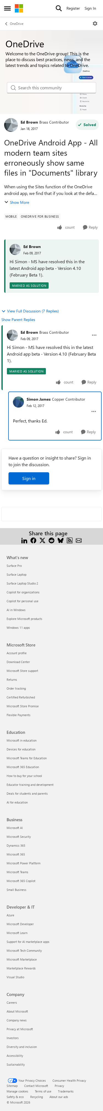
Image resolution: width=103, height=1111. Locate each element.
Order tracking (16, 688)
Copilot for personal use (22, 601)
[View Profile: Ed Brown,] (15, 249)
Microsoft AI (15, 828)
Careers (12, 1002)
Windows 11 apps (18, 627)
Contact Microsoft (36, 1086)
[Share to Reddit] (51, 540)
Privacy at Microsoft (20, 1029)
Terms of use (43, 1091)
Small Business (16, 890)
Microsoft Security (19, 836)
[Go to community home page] (19, 8)
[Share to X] (42, 540)
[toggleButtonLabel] (95, 23)
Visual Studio (15, 977)
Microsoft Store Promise (23, 706)
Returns (12, 679)
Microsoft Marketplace (22, 959)
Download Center (18, 662)
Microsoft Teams (17, 872)
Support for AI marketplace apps (28, 942)
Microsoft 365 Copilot (21, 881)
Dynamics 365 (16, 845)
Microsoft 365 (16, 854)
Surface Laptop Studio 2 (22, 583)
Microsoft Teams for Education (27, 758)
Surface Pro (14, 566)
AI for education (17, 802)
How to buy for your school (24, 776)
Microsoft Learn (17, 933)
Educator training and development (30, 785)
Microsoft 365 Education (23, 767)
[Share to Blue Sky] (60, 540)
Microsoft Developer (20, 924)
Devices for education (21, 749)
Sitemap (12, 1086)
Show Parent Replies (18, 319)
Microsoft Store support (22, 671)
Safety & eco (15, 1097)
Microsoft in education (22, 740)
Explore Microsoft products (24, 619)
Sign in (28, 478)
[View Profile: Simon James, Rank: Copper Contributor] (18, 402)
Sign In (90, 8)
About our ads (58, 1097)
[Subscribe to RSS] (70, 540)
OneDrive (16, 23)
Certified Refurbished (21, 697)
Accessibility (15, 1055)
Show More (19, 202)
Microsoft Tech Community (24, 950)
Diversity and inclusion (22, 1047)
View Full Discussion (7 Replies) (33, 311)
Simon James (39, 399)
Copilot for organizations (23, 592)
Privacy (59, 1086)
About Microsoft (17, 1011)
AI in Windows (16, 610)
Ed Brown (29, 122)
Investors (13, 1038)
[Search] (58, 8)
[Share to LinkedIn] (24, 540)
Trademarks (66, 1091)
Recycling (36, 1097)
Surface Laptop (16, 574)
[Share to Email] (79, 540)
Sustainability (16, 1064)
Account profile (17, 653)
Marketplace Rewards (21, 968)
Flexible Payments (18, 715)
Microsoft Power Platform (23, 863)
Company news (17, 1020)
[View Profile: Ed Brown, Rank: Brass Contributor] (11, 125)
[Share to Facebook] (33, 540)
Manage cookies (17, 1091)
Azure (10, 915)
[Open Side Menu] (7, 8)
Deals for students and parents (27, 793)
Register (73, 8)
